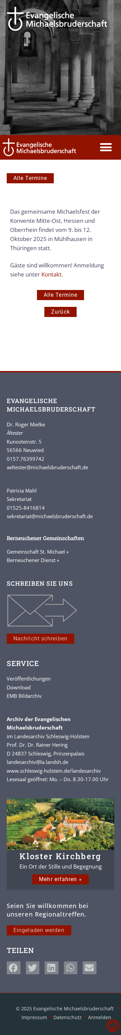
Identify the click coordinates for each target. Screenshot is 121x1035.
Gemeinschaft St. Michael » (38, 551)
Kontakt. (52, 274)
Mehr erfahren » (60, 879)
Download (19, 687)
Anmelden (99, 1017)
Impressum (34, 1017)
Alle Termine (30, 178)
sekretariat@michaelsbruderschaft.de (50, 516)
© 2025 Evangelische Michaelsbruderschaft (65, 1008)
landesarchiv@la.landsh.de (37, 762)
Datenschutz (67, 1017)
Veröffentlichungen (29, 678)
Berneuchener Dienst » (33, 560)
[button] (105, 147)
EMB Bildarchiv (24, 695)
